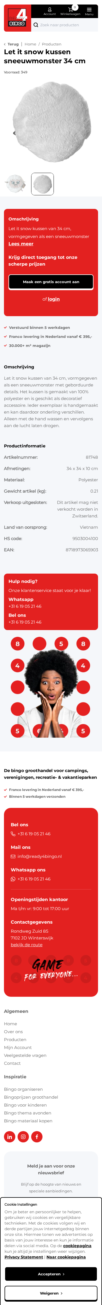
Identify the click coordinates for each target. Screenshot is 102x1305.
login (54, 299)
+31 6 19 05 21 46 (24, 606)
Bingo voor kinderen (25, 1105)
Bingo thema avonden (27, 1113)
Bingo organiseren (23, 1089)
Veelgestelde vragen (25, 1055)
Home (10, 1023)
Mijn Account (18, 1047)
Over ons (13, 1031)
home (30, 44)
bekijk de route (26, 944)
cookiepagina (77, 1245)
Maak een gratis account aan (51, 281)
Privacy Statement (24, 1257)
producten (51, 44)
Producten (15, 1039)
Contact (12, 1063)
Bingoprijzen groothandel (31, 1097)
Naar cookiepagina (66, 1257)
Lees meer (20, 243)
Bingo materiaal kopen (28, 1120)
